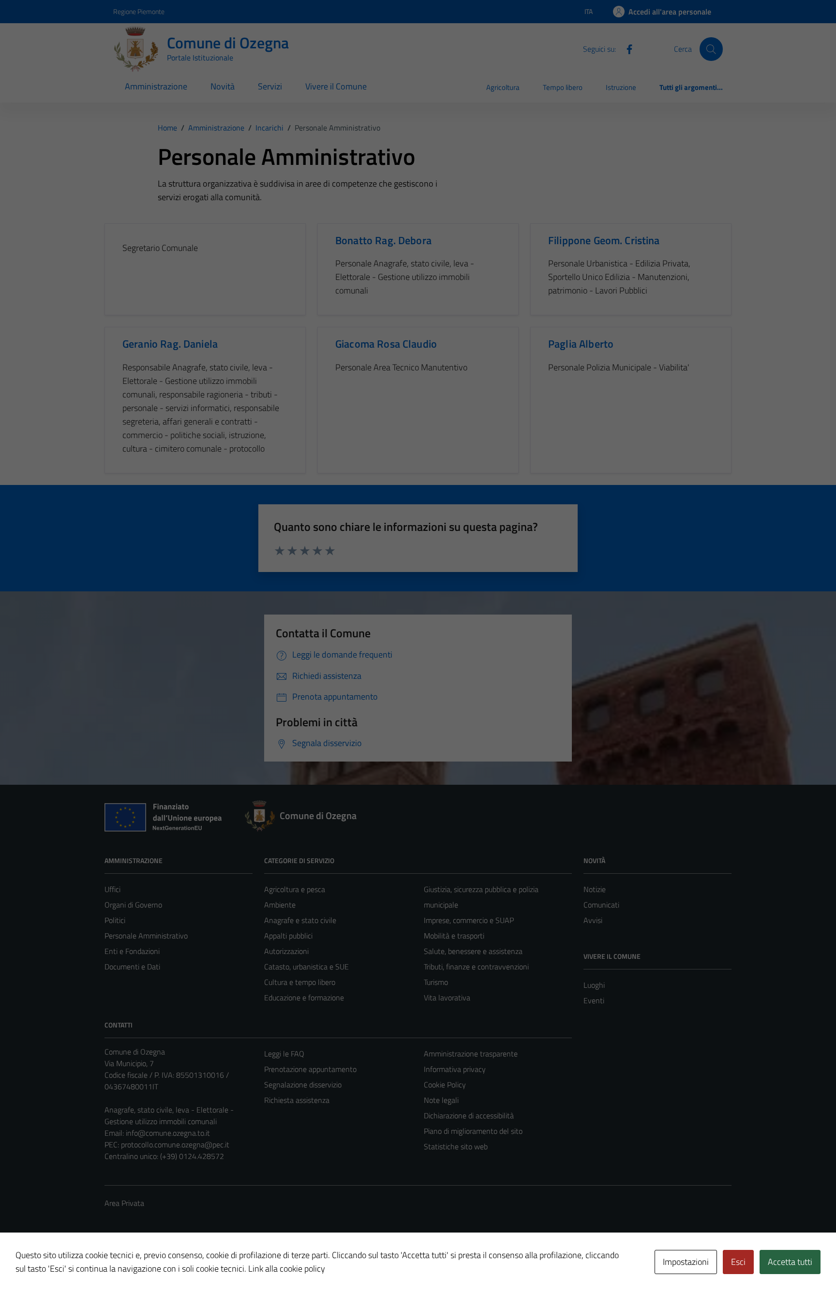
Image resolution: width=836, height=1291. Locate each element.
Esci (738, 1261)
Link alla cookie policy (286, 1268)
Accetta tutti (790, 1261)
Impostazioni (686, 1261)
